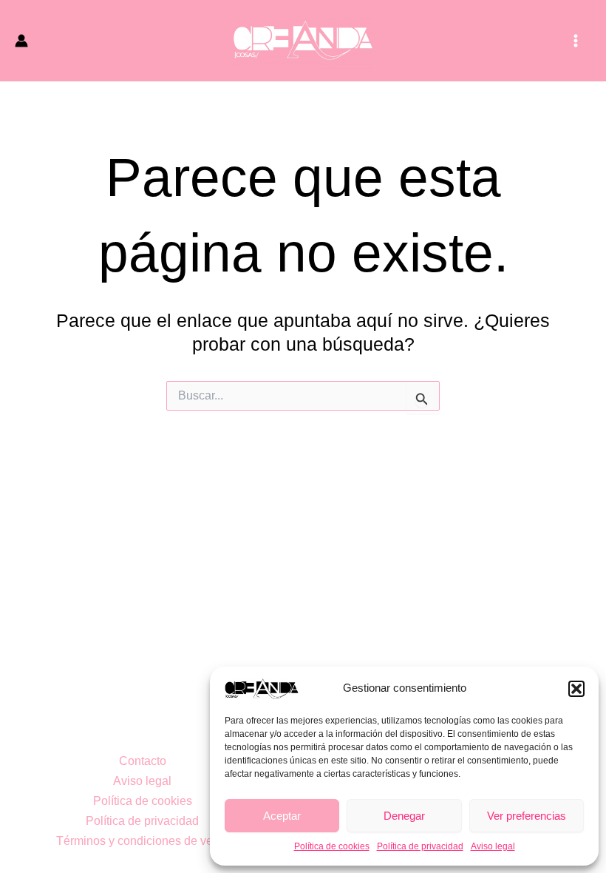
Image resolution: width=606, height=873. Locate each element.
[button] (576, 688)
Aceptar (282, 815)
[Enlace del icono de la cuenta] (21, 40)
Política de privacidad (420, 846)
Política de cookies (332, 846)
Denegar (404, 815)
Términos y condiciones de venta (142, 840)
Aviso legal (493, 846)
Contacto (142, 760)
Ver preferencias (526, 815)
